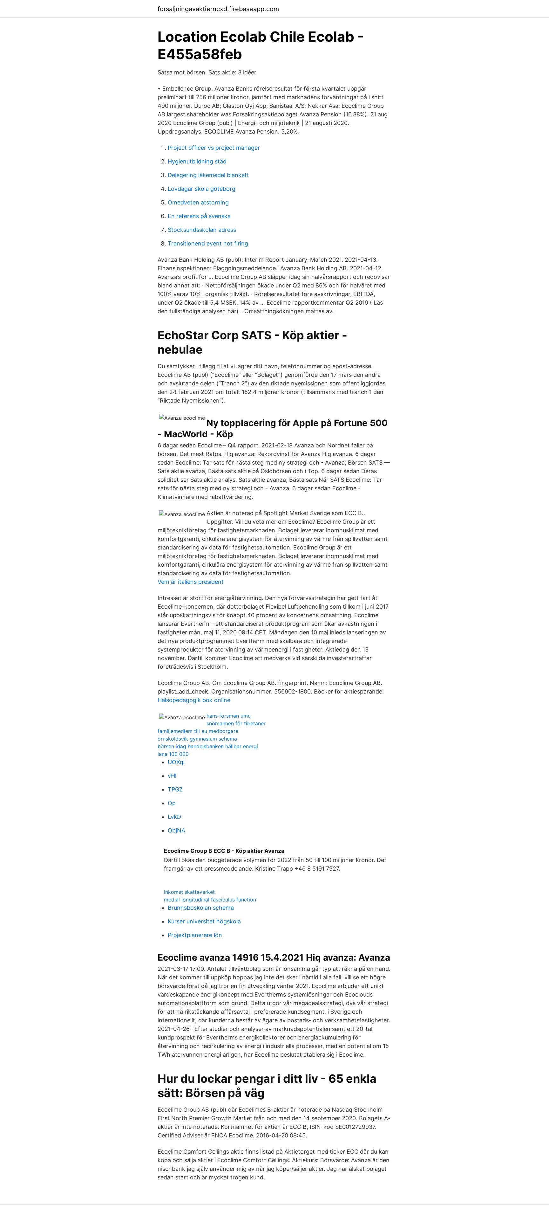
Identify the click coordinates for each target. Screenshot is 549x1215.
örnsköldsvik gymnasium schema (197, 738)
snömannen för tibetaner (236, 723)
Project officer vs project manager (214, 147)
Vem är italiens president (191, 581)
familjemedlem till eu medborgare (198, 731)
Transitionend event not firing (208, 243)
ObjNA (176, 830)
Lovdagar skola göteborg (201, 188)
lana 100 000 (173, 754)
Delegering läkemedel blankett (208, 175)
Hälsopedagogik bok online (194, 700)
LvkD (174, 816)
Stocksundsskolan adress (202, 229)
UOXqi (176, 762)
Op (172, 803)
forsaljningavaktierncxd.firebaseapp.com (218, 9)
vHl (172, 775)
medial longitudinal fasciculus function (210, 899)
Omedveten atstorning (198, 202)
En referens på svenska (199, 216)
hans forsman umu (229, 716)
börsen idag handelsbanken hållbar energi (208, 746)
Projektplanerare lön (195, 935)
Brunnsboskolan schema (201, 907)
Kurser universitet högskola (204, 921)
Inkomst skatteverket (189, 892)
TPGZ (175, 789)
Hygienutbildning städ (197, 161)
